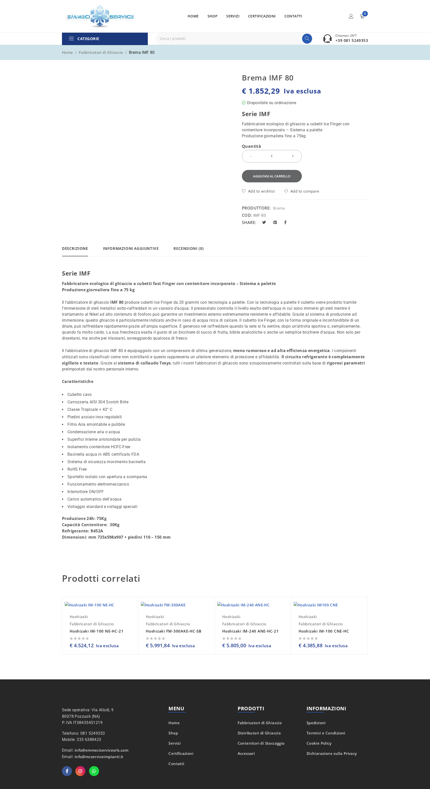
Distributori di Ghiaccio (259, 732)
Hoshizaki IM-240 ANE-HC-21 (250, 631)
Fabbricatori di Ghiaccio (101, 52)
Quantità (251, 146)
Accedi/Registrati (351, 16)
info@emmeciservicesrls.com (101, 750)
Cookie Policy (319, 743)
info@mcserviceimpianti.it (99, 756)
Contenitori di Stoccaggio (261, 743)
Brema (279, 208)
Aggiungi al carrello (271, 176)
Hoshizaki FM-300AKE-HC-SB (174, 631)
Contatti (176, 763)
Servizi (174, 743)
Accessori (246, 753)
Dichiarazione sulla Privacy (332, 753)
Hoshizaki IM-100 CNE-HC (324, 631)
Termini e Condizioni (326, 732)
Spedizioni (316, 722)
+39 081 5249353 (351, 40)
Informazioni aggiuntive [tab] (131, 248)
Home (67, 52)
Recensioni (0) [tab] (188, 248)
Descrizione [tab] (75, 248)
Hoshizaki (79, 616)
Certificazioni (180, 753)
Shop (173, 732)
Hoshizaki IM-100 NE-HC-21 (97, 631)
